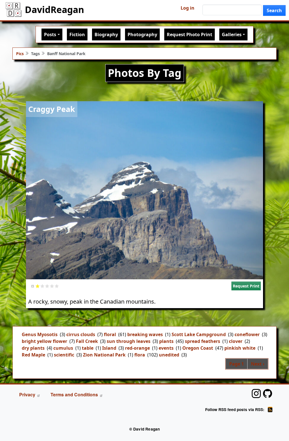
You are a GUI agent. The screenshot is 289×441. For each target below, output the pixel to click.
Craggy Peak (51, 109)
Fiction (77, 34)
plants (166, 341)
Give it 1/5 (37, 286)
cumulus (63, 348)
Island (109, 348)
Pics (20, 53)
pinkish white (239, 348)
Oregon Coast (197, 348)
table (87, 348)
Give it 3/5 (47, 286)
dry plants (33, 348)
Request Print (246, 286)
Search (274, 10)
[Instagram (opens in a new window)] (256, 393)
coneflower (247, 334)
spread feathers (202, 341)
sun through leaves (128, 341)
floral (110, 334)
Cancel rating (32, 286)
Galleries (232, 34)
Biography (106, 34)
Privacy (27, 394)
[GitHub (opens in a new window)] (267, 393)
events (166, 348)
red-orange (137, 348)
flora (139, 355)
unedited (169, 355)
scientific (64, 355)
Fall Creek (87, 341)
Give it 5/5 (56, 286)
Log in (187, 8)
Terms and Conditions (74, 394)
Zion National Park (104, 355)
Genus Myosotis (40, 334)
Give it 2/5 (42, 286)
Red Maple (33, 355)
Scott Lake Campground (199, 334)
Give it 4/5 (52, 286)
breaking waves (145, 334)
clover (235, 341)
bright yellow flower (44, 341)
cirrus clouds (80, 334)
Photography (142, 34)
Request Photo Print (189, 34)
